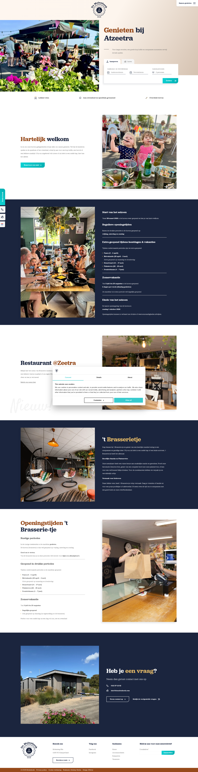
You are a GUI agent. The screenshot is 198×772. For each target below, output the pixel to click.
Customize (97, 400)
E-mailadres (144, 749)
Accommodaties (118, 753)
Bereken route (62, 760)
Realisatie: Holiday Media (72, 770)
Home (114, 749)
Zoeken (169, 81)
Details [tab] (99, 377)
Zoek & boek (2, 197)
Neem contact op (116, 699)
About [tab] (130, 377)
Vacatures (116, 759)
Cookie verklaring (54, 770)
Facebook (92, 749)
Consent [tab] (68, 377)
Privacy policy (41, 770)
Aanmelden (168, 753)
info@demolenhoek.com (120, 691)
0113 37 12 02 (116, 686)
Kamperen (116, 756)
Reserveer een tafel (31, 165)
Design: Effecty (88, 770)
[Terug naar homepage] (99, 9)
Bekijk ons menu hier (28, 382)
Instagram (92, 753)
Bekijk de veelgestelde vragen (145, 699)
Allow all (128, 400)
